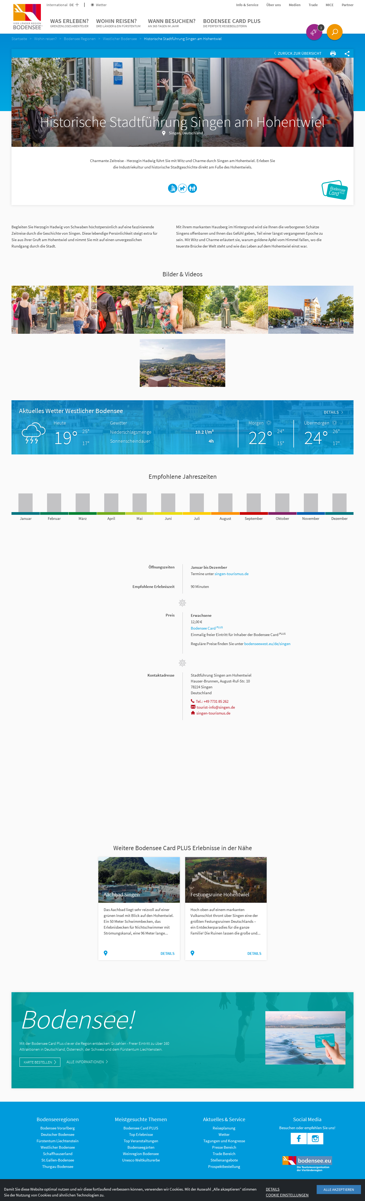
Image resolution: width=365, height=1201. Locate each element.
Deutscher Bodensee (57, 1134)
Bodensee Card (207, 628)
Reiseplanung (224, 1128)
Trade (313, 4)
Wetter (101, 4)
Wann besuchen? (172, 22)
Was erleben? (69, 22)
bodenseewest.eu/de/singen (267, 643)
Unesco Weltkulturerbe (141, 1160)
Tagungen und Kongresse (224, 1140)
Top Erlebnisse (141, 1134)
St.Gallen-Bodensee (57, 1160)
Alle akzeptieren (339, 1189)
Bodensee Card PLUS (232, 22)
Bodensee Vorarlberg (57, 1128)
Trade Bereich (224, 1153)
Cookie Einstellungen (287, 1195)
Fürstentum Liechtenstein (58, 1140)
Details (331, 412)
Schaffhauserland (57, 1153)
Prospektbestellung (224, 1166)
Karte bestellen (38, 1062)
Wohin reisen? (118, 22)
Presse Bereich (224, 1147)
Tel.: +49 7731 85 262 (212, 701)
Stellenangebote (224, 1160)
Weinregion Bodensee (141, 1153)
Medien (295, 4)
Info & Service (247, 4)
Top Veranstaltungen (141, 1140)
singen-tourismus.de (231, 573)
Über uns (273, 4)
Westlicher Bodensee (58, 1147)
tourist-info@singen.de (216, 707)
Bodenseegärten (140, 1147)
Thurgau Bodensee (57, 1166)
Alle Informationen (86, 1061)
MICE (330, 4)
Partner (348, 4)
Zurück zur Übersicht (299, 53)
